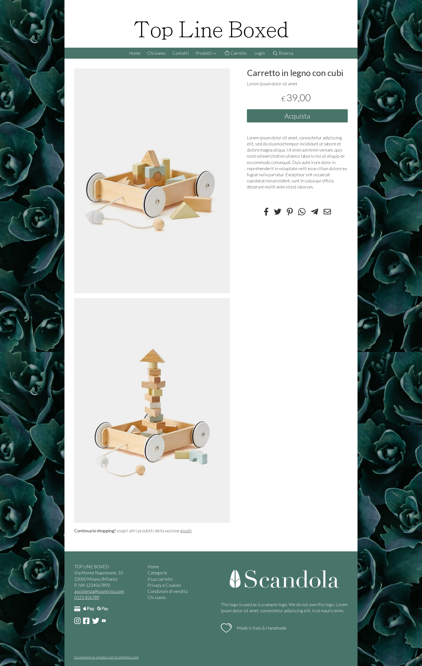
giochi (186, 530)
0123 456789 (86, 597)
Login (259, 53)
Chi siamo (156, 53)
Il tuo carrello (160, 579)
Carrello (238, 53)
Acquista (297, 115)
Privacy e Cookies (164, 585)
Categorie (157, 572)
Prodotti (204, 53)
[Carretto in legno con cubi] (152, 180)
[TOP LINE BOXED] (211, 24)
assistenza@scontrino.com (99, 591)
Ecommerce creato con (106, 657)
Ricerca (285, 53)
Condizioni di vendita (168, 591)
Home (134, 53)
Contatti (180, 53)
